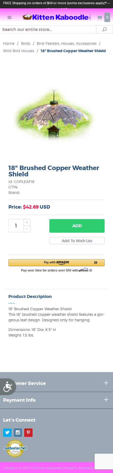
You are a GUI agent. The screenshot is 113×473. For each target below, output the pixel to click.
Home (8, 43)
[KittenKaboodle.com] (56, 16)
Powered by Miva (91, 468)
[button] (56, 265)
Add (77, 226)
